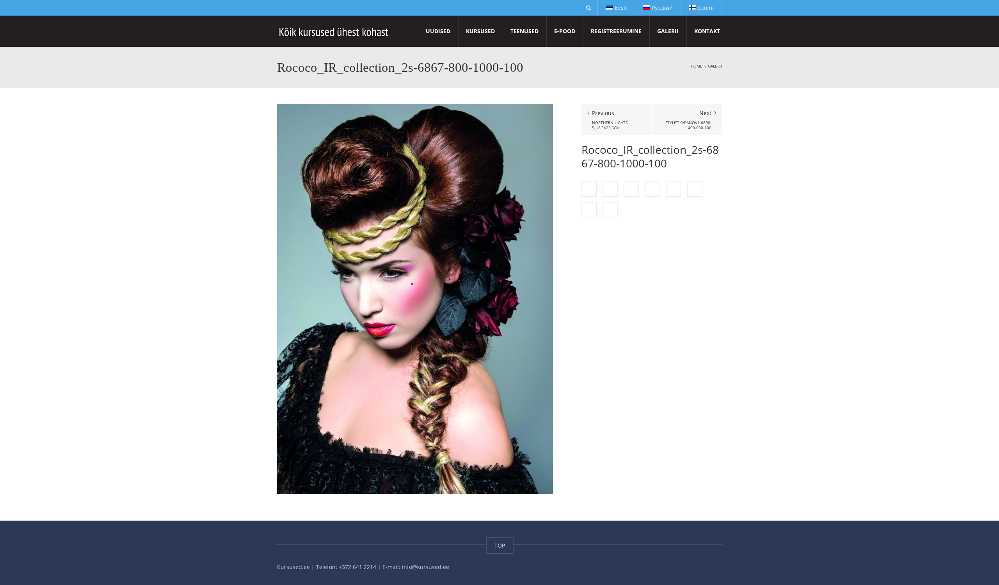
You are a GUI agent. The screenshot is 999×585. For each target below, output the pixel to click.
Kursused (480, 31)
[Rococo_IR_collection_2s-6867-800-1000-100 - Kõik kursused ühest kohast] (334, 31)
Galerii (668, 31)
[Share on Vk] (589, 209)
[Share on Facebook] (589, 189)
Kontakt (707, 31)
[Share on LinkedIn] (631, 189)
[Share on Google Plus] (673, 189)
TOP (499, 545)
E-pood (564, 31)
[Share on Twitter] (610, 189)
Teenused (524, 31)
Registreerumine (616, 31)
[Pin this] (694, 189)
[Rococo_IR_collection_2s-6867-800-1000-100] (415, 298)
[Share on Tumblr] (652, 189)
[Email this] (610, 209)
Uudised (438, 31)
